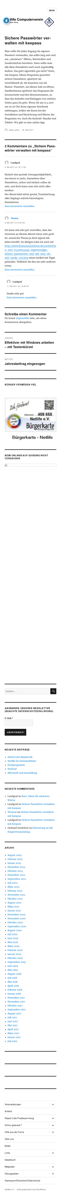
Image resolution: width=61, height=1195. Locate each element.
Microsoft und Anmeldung (22, 772)
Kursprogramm (16, 764)
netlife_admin (14, 130)
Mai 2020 (13, 942)
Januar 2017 (14, 1037)
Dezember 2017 (16, 997)
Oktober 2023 (15, 871)
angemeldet (22, 318)
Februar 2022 (15, 890)
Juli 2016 (12, 1041)
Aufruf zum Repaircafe (20, 757)
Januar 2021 (14, 910)
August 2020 (15, 930)
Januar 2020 (14, 954)
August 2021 (14, 902)
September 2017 (17, 1009)
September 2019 (17, 962)
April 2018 (13, 985)
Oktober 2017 (15, 1005)
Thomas (14, 218)
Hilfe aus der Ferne (14, 1132)
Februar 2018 (15, 989)
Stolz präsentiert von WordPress (31, 1189)
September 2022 (17, 878)
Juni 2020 (13, 938)
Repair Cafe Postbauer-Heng (19, 1118)
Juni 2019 (13, 966)
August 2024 (15, 855)
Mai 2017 (12, 1025)
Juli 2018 (12, 977)
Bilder (8, 1145)
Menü (52, 10)
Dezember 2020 (16, 914)
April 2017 (13, 1029)
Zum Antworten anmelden (19, 206)
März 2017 (13, 1033)
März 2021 (13, 906)
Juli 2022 (12, 882)
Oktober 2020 (15, 922)
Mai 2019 (13, 969)
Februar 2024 (15, 859)
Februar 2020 (15, 950)
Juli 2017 (12, 1017)
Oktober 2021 (15, 898)
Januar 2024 (14, 863)
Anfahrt (8, 1111)
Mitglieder (10, 1166)
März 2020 (14, 946)
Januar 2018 (14, 993)
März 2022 (14, 886)
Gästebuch (10, 1159)
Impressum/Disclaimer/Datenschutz (22, 1180)
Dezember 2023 (16, 867)
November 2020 (17, 918)
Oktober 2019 (15, 958)
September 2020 (17, 926)
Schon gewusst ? (13, 1125)
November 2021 (16, 894)
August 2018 (14, 973)
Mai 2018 (13, 981)
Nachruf (12, 768)
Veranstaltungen (13, 1104)
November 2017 (16, 1001)
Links (7, 1152)
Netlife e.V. (9, 1189)
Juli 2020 (12, 934)
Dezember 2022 (16, 874)
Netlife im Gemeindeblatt (22, 761)
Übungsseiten (12, 1173)
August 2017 (14, 1013)
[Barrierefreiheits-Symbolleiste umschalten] (6, 20)
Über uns (9, 1139)
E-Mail (9, 718)
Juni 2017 (13, 1021)
